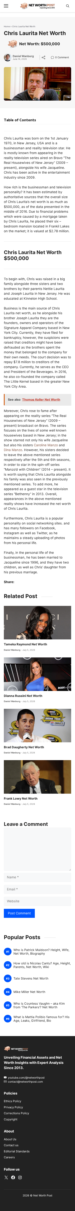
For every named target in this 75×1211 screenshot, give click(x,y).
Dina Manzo (13, 450)
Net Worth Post (42, 1195)
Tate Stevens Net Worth (30, 978)
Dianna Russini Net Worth (23, 696)
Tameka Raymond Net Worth (25, 644)
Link (53, 58)
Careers (9, 1157)
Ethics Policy (12, 1101)
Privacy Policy (13, 1107)
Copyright (10, 1119)
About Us (10, 1139)
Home (7, 26)
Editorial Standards (17, 1151)
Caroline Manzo (46, 445)
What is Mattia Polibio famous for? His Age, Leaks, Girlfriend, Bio (41, 1018)
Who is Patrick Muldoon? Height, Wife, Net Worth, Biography (41, 951)
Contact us (11, 1145)
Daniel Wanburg (23, 56)
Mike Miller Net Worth (29, 992)
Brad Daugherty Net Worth (24, 747)
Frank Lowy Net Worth (21, 798)
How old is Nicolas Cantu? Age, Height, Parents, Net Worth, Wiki (42, 965)
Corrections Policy (16, 1113)
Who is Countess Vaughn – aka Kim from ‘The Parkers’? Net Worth (39, 1005)
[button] (67, 6)
